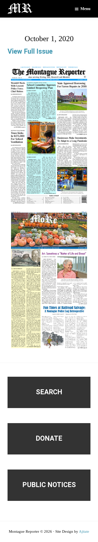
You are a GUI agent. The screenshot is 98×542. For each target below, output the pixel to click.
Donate (49, 438)
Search (49, 392)
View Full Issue (30, 51)
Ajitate (84, 531)
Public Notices (49, 485)
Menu (85, 9)
